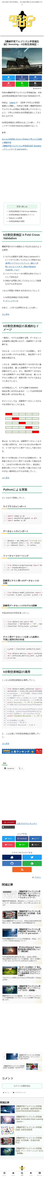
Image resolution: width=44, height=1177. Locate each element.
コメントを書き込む (22, 1086)
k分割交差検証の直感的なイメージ (21, 215)
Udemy (12, 103)
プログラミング (9, 827)
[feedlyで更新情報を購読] (32, 863)
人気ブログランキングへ (26, 824)
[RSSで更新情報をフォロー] (22, 869)
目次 (19, 206)
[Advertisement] (22, 179)
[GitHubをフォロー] (12, 863)
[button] (39, 578)
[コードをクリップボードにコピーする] (39, 517)
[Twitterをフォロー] (32, 857)
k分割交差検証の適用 (16, 221)
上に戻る (5, 314)
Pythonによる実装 (15, 218)
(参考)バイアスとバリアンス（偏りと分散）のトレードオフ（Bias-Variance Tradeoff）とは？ (21, 266)
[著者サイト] (12, 857)
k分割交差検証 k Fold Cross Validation (23, 211)
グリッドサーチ (11, 301)
